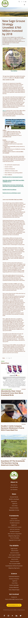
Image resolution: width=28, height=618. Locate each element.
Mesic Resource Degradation (14, 533)
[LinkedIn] (16, 616)
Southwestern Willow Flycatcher (14, 566)
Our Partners (14, 489)
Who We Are (14, 485)
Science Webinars (14, 587)
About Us (14, 482)
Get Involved (14, 594)
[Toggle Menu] (24, 4)
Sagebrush (14, 503)
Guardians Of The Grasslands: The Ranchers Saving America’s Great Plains (13, 463)
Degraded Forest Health (14, 540)
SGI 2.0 (4, 110)
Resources (14, 501)
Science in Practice (14, 578)
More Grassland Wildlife (14, 563)
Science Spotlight (14, 585)
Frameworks (14, 516)
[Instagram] (23, 1)
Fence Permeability (14, 538)
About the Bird (14, 550)
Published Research (14, 576)
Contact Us (14, 597)
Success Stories (14, 497)
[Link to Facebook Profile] (21, 1)
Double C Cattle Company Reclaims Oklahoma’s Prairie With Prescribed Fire (12, 428)
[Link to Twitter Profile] (21, 616)
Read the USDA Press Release (9, 189)
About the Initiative (14, 552)
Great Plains (15, 505)
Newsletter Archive (14, 510)
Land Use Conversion (15, 520)
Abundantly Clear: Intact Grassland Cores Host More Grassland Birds (12, 393)
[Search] (19, 1)
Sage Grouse (14, 548)
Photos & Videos (14, 508)
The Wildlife (14, 546)
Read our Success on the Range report (12, 193)
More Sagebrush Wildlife (14, 555)
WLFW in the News (14, 499)
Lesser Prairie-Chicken (14, 557)
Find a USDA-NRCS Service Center (14, 599)
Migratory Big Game (14, 536)
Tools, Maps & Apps (14, 589)
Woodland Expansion (15, 522)
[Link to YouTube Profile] (25, 1)
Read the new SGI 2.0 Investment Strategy (13, 177)
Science (14, 573)
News (14, 494)
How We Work (14, 487)
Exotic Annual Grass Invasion (14, 527)
